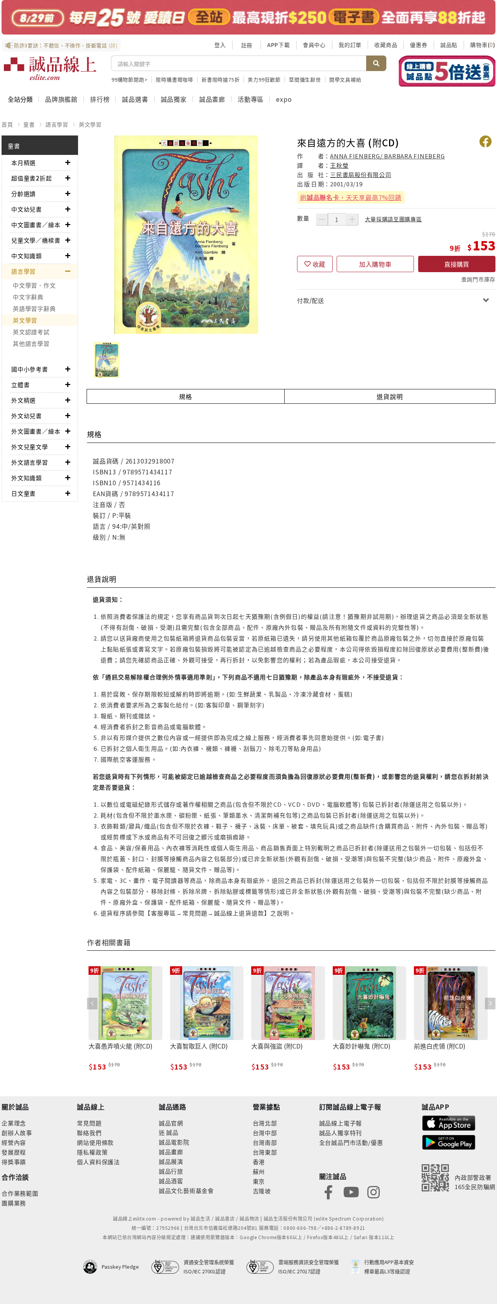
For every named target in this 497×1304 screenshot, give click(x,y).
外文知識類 (26, 478)
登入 (220, 45)
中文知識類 (26, 256)
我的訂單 (350, 45)
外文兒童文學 (29, 447)
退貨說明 (390, 396)
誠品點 (448, 45)
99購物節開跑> (129, 79)
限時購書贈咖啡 (174, 79)
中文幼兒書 (26, 209)
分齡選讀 (23, 193)
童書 (29, 124)
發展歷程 (14, 1152)
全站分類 (20, 99)
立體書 (20, 384)
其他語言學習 (31, 343)
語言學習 (56, 124)
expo (284, 99)
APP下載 (278, 45)
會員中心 (314, 45)
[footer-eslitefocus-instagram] (373, 1191)
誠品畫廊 (212, 99)
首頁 (7, 124)
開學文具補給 (345, 79)
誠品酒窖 (171, 1181)
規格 (185, 396)
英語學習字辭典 (34, 308)
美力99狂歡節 (264, 79)
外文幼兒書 (26, 416)
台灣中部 (265, 1133)
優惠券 (418, 45)
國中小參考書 (29, 369)
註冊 (246, 45)
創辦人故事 (17, 1133)
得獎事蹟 (14, 1162)
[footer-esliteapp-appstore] (449, 1122)
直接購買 (456, 264)
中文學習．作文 (34, 285)
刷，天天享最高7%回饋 (350, 197)
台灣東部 (265, 1152)
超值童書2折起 (31, 178)
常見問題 (89, 1123)
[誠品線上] (50, 68)
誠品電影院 (174, 1142)
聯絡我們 (89, 1133)
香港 (259, 1162)
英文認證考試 (31, 332)
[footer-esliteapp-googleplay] (449, 1141)
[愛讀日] (248, 17)
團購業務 (14, 1203)
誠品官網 (171, 1123)
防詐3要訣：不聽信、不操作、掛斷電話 (66, 45)
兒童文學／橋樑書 (35, 240)
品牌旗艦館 (61, 99)
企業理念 (14, 1123)
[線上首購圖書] (447, 71)
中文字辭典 (28, 297)
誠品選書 (135, 99)
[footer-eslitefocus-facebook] (328, 1191)
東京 (259, 1181)
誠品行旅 (171, 1171)
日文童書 (23, 493)
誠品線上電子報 (340, 1123)
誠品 (172, 1132)
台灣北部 (265, 1123)
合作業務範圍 (20, 1193)
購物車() (482, 45)
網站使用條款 (95, 1142)
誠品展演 (171, 1161)
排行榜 (99, 99)
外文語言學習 (29, 462)
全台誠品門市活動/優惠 (351, 1142)
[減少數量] (322, 219)
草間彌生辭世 (305, 79)
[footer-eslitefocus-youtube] (351, 1191)
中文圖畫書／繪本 (35, 225)
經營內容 (14, 1142)
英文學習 (90, 124)
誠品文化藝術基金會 (186, 1190)
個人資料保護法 (98, 1162)
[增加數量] (352, 219)
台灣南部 (265, 1142)
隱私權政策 (92, 1152)
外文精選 (23, 400)
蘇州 (259, 1171)
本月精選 (23, 162)
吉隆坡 (262, 1191)
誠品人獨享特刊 (340, 1133)
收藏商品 (385, 45)
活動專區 (251, 99)
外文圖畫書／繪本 (35, 431)
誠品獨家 (174, 99)
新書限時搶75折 (221, 79)
